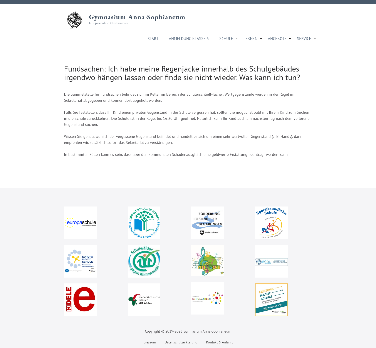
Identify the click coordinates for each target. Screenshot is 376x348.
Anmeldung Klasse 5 (189, 38)
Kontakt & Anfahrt (219, 342)
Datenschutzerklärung (181, 342)
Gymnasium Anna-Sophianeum (137, 17)
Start (153, 38)
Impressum (147, 342)
